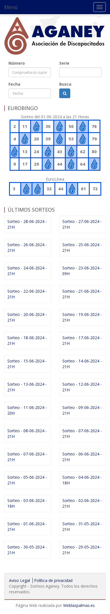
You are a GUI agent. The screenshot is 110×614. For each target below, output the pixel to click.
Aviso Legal (19, 580)
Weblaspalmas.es (79, 605)
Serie (64, 63)
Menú (11, 7)
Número (16, 63)
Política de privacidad (53, 580)
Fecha (14, 84)
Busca (65, 84)
